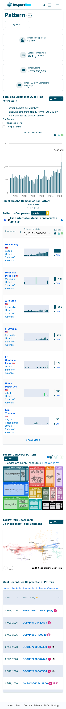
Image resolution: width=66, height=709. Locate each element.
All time (37, 115)
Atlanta (8, 393)
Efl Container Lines (11, 360)
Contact (28, 705)
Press (19, 705)
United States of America (10, 257)
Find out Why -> (52, 462)
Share (19, 24)
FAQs (46, 705)
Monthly (33, 108)
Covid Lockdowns (15, 123)
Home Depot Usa (11, 385)
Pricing (55, 705)
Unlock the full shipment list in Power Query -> (30, 588)
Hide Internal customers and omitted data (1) (36, 219)
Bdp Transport (11, 411)
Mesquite (10, 279)
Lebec (8, 250)
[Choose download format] (61, 98)
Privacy (38, 705)
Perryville (10, 335)
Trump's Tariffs (13, 127)
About (10, 705)
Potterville (10, 307)
